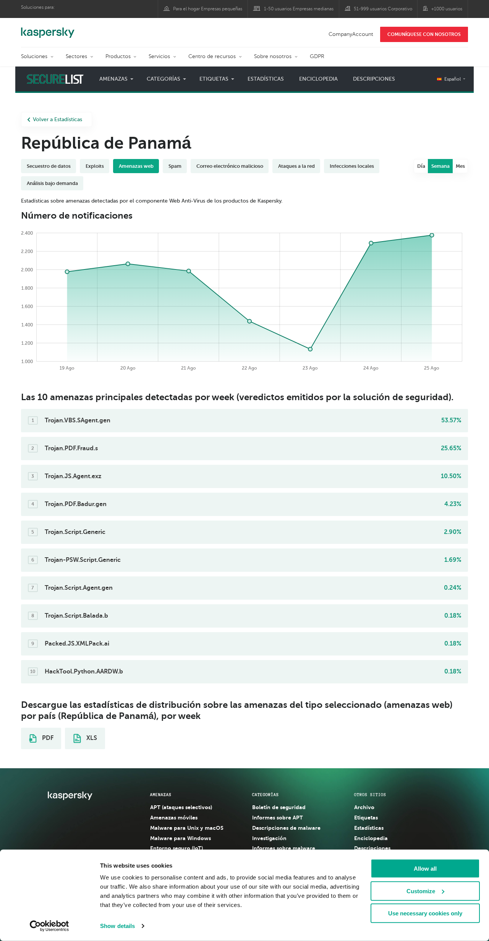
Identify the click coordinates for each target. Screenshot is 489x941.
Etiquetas (366, 817)
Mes (460, 166)
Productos (118, 56)
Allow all (425, 868)
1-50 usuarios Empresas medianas (299, 8)
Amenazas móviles (174, 817)
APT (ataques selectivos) (181, 807)
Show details (117, 926)
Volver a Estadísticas (57, 119)
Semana (440, 166)
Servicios (159, 56)
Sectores (76, 56)
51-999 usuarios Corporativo (383, 8)
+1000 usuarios (446, 8)
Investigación (269, 838)
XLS (91, 738)
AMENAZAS (161, 794)
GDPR (317, 56)
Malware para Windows (180, 838)
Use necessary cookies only (425, 913)
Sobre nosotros (272, 56)
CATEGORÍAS (265, 794)
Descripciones (374, 79)
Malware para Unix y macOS (186, 828)
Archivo (364, 807)
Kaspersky (47, 28)
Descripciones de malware (286, 828)
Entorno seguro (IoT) (176, 848)
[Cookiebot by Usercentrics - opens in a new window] (49, 926)
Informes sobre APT (277, 817)
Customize (420, 890)
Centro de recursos (212, 56)
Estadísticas (266, 79)
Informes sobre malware (283, 848)
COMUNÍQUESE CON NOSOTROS (424, 34)
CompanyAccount (351, 34)
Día (421, 166)
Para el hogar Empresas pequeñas (207, 8)
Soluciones (34, 56)
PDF (46, 738)
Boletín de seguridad (279, 807)
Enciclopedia (318, 79)
